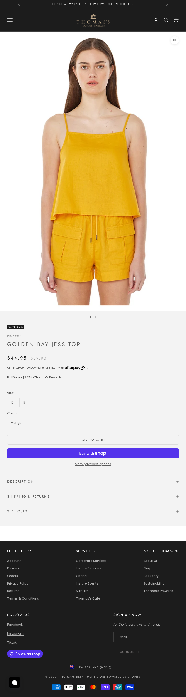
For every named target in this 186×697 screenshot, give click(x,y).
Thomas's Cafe (88, 598)
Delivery (13, 568)
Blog (147, 568)
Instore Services (88, 568)
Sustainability (154, 583)
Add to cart (93, 439)
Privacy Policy (18, 583)
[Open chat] (14, 682)
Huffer (14, 335)
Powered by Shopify (124, 677)
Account (14, 560)
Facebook (15, 624)
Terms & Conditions (23, 598)
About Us (151, 560)
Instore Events (87, 583)
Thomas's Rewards (158, 591)
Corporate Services (91, 560)
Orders (12, 576)
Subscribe (130, 652)
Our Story (151, 576)
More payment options (93, 464)
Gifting (81, 576)
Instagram (15, 633)
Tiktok (12, 642)
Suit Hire (82, 591)
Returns (13, 591)
